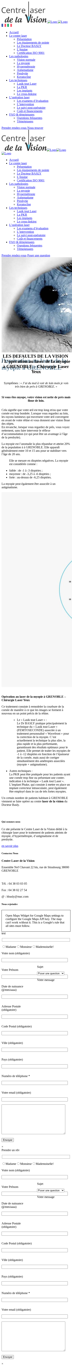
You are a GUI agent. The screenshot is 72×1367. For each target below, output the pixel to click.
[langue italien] (9, 25)
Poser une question (38, 255)
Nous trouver (35, 127)
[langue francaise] (4, 25)
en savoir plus (10, 845)
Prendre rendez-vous (14, 127)
